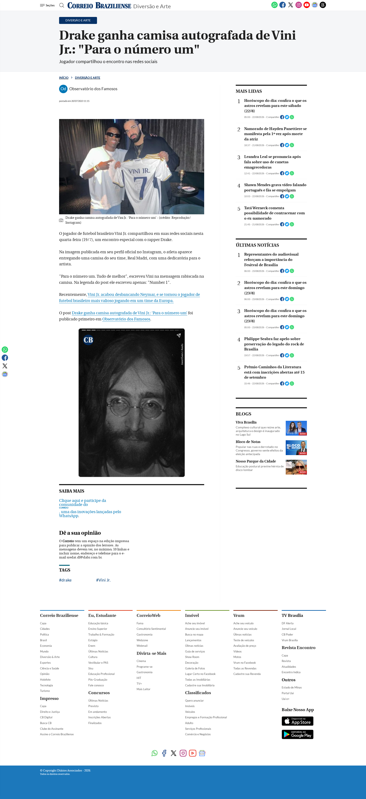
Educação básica (98, 623)
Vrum (238, 615)
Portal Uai (288, 693)
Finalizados (95, 723)
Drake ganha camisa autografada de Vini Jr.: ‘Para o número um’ (129, 313)
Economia (46, 645)
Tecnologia (46, 685)
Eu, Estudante (102, 615)
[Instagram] (298, 7)
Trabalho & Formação (101, 634)
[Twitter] (290, 7)
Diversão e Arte (152, 6)
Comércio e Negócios (198, 734)
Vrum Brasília (290, 640)
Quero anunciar (194, 700)
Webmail (142, 645)
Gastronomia (144, 634)
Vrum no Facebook (244, 662)
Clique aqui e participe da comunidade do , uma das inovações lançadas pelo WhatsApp (90, 508)
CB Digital (46, 717)
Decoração (191, 662)
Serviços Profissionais (198, 728)
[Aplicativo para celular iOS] (297, 721)
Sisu (90, 668)
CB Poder (287, 634)
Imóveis (190, 706)
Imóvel (192, 615)
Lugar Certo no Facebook (200, 674)
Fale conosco (96, 685)
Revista (286, 661)
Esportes (45, 662)
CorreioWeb (148, 615)
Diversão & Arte (50, 657)
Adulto (189, 723)
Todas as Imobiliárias (197, 679)
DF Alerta (288, 623)
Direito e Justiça (50, 711)
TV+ (139, 683)
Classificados (198, 692)
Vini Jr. (104, 579)
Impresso (49, 698)
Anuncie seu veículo (245, 628)
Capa (43, 623)
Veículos (190, 711)
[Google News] (315, 7)
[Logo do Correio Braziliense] (99, 5)
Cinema (141, 661)
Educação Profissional (101, 674)
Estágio (92, 640)
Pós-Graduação (97, 679)
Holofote (45, 679)
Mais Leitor (143, 689)
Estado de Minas (292, 687)
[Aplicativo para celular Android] (297, 735)
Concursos (99, 692)
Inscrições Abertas (99, 717)
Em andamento (97, 711)
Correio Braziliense (59, 615)
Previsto (93, 706)
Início (63, 77)
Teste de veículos (243, 640)
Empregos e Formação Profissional (206, 717)
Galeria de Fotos (195, 668)
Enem (91, 645)
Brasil (43, 640)
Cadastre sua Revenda (247, 674)
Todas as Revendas (244, 668)
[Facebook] (282, 7)
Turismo (45, 690)
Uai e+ (286, 699)
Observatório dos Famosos (126, 319)
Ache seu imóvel (195, 623)
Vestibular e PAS (98, 662)
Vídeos (237, 651)
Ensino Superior (97, 628)
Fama (140, 623)
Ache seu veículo (243, 623)
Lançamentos (193, 640)
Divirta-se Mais (151, 653)
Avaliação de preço (244, 645)
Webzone (142, 640)
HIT (139, 678)
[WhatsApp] (274, 7)
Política (44, 634)
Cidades (45, 628)
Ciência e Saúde (49, 668)
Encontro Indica (291, 672)
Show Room (192, 657)
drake (66, 579)
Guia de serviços (195, 651)
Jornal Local (289, 628)
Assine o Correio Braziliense (57, 734)
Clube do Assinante (51, 728)
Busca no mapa (194, 634)
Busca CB (45, 723)
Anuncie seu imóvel (196, 628)
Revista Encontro (299, 647)
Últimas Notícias (98, 651)
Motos (237, 657)
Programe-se (144, 666)
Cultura (92, 657)
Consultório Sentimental (151, 628)
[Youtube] (307, 7)
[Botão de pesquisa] (60, 5)
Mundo (44, 651)
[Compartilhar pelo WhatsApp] (292, 118)
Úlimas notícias (194, 645)
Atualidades (289, 666)
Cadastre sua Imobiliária (200, 685)
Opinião (44, 674)
